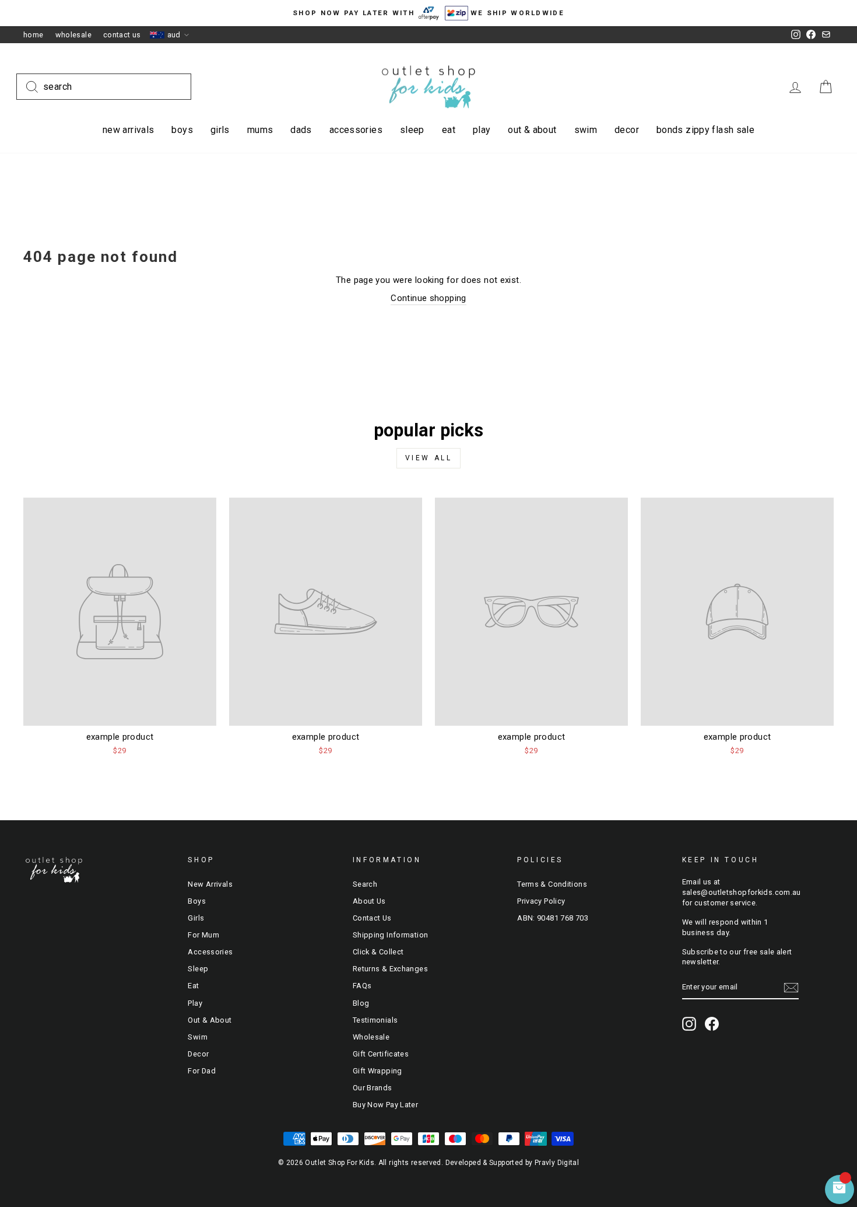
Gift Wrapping (377, 1070)
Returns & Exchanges (390, 968)
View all (428, 458)
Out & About (532, 129)
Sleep (412, 129)
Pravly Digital (557, 1163)
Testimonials (375, 1020)
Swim (586, 129)
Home (33, 34)
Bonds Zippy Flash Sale (705, 129)
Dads (301, 129)
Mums (260, 129)
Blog (361, 1003)
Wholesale (73, 34)
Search (365, 884)
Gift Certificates (381, 1053)
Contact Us (122, 34)
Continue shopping (428, 298)
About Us (369, 901)
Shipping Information (390, 934)
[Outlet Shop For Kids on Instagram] (689, 1024)
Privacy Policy (541, 901)
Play (482, 129)
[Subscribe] (791, 988)
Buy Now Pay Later (385, 1104)
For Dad (202, 1070)
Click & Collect (378, 951)
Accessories (355, 129)
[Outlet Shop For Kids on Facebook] (712, 1024)
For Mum (203, 934)
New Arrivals (128, 129)
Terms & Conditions (552, 884)
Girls (220, 129)
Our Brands (372, 1087)
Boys (182, 129)
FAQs (362, 985)
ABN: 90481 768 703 (552, 918)
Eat (448, 129)
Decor (626, 129)
